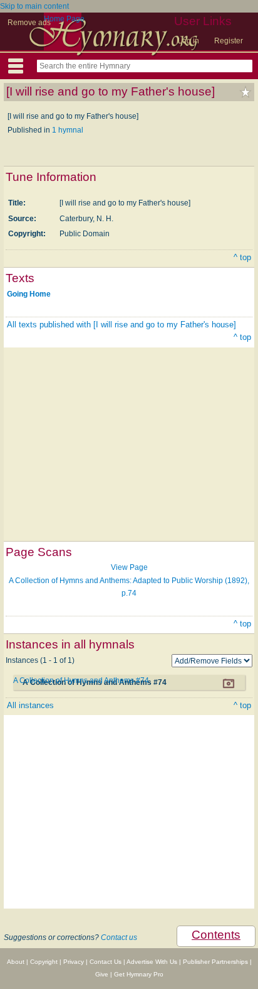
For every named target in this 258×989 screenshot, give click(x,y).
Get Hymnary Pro (138, 974)
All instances (30, 705)
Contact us (119, 937)
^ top (242, 257)
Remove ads (29, 22)
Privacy (73, 961)
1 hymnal (67, 130)
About (15, 961)
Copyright (44, 961)
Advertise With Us (151, 961)
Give (101, 974)
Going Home (29, 294)
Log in (188, 40)
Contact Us (105, 961)
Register (228, 40)
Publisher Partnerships (215, 961)
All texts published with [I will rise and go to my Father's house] (121, 324)
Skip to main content (34, 6)
